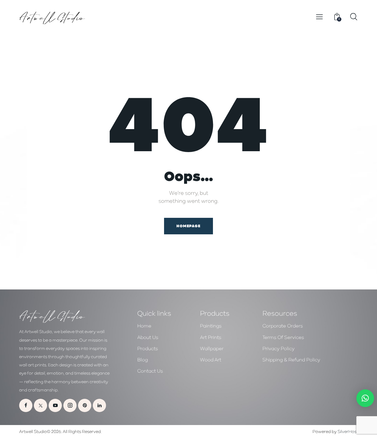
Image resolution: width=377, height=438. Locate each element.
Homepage (188, 225)
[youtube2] (55, 405)
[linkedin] (99, 405)
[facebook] (25, 405)
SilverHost (348, 431)
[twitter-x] (40, 405)
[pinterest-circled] (84, 405)
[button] (319, 17)
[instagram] (70, 405)
